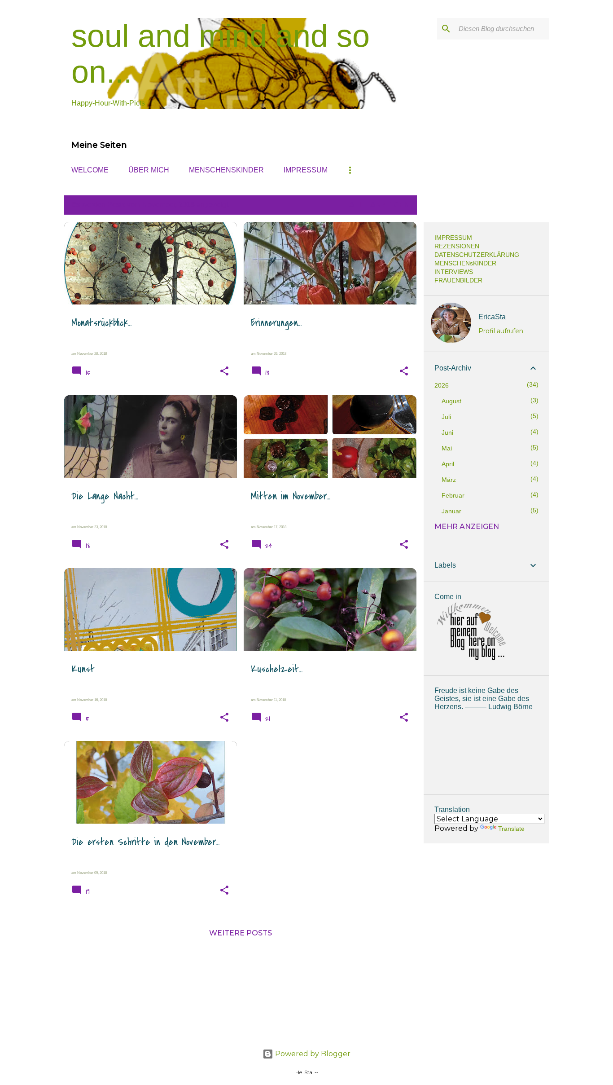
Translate (511, 828)
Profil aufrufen (500, 331)
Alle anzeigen (379, 205)
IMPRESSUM (306, 170)
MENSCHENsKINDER (226, 170)
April (448, 464)
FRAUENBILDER (458, 280)
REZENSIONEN (456, 246)
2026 (441, 385)
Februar (453, 495)
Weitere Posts (240, 933)
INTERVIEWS (453, 271)
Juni (447, 432)
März (449, 479)
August (451, 401)
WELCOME (90, 170)
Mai (447, 448)
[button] (224, 371)
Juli (446, 416)
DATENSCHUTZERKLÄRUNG (476, 254)
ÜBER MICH (148, 170)
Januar (451, 511)
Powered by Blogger (311, 1054)
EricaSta (492, 317)
